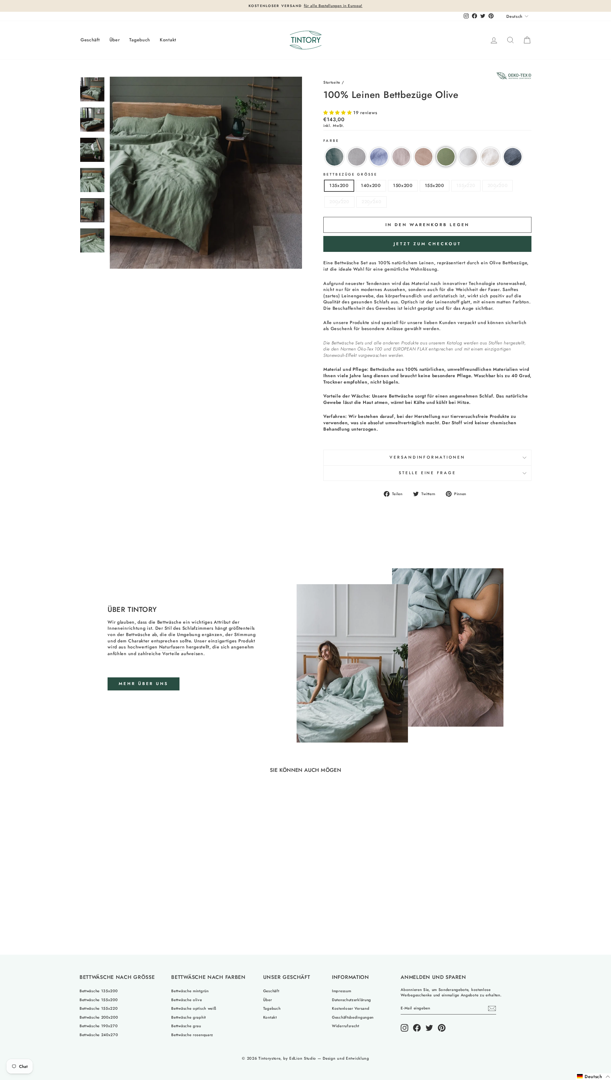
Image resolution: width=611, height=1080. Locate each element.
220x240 (372, 201)
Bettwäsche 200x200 (99, 1017)
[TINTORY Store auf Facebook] (417, 1028)
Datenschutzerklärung (351, 999)
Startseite (331, 82)
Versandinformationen (427, 457)
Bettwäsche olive (186, 999)
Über (114, 40)
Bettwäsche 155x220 (99, 1008)
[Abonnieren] (492, 1008)
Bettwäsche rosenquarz (192, 1034)
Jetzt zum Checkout (427, 244)
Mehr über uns (143, 684)
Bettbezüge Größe (350, 174)
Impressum (341, 990)
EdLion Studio (302, 1058)
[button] (338, 112)
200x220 (339, 201)
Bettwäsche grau (186, 1025)
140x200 (371, 185)
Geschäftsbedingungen (353, 1017)
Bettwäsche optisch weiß (193, 1008)
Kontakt (168, 40)
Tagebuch (139, 40)
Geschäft (90, 40)
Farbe (331, 140)
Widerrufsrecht (345, 1025)
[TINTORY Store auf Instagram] (404, 1028)
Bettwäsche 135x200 (99, 990)
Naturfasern (172, 647)
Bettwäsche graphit (188, 1017)
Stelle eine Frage (427, 473)
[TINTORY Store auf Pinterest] (442, 1028)
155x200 (434, 185)
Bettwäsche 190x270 (99, 1025)
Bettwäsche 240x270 (99, 1034)
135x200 (339, 185)
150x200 (403, 185)
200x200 (498, 185)
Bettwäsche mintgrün (189, 990)
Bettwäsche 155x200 (99, 999)
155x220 (465, 185)
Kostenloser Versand (350, 1008)
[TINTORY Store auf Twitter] (429, 1028)
